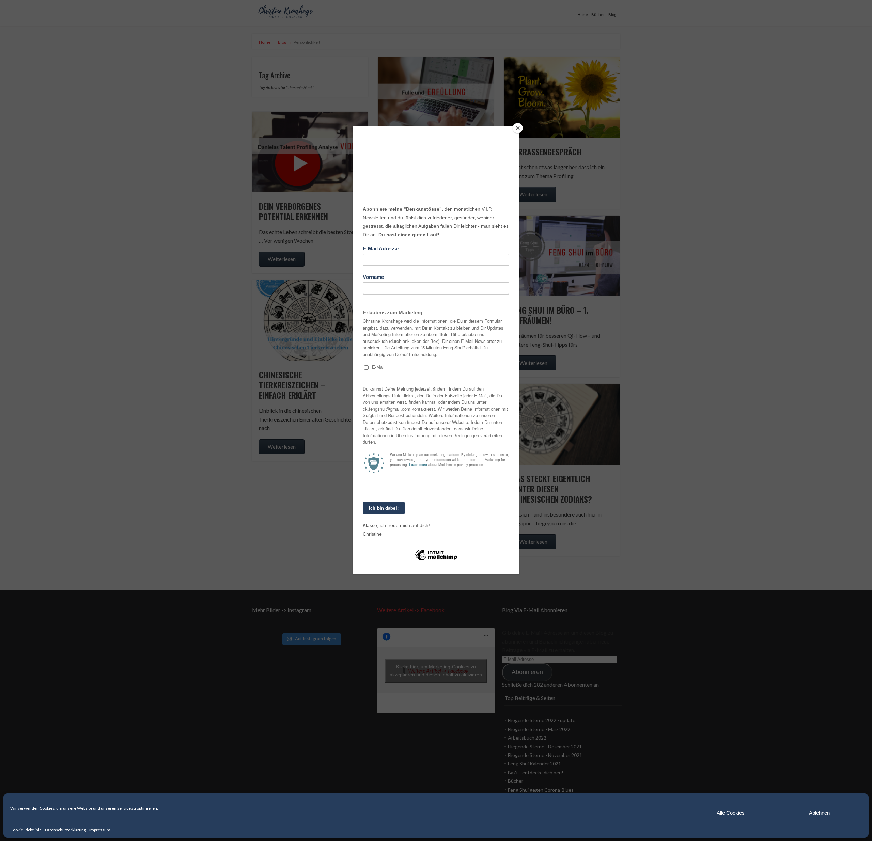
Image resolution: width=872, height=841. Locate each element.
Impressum (99, 829)
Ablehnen (819, 813)
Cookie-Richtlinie (26, 829)
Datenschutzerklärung (65, 829)
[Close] (518, 128)
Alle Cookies (731, 813)
